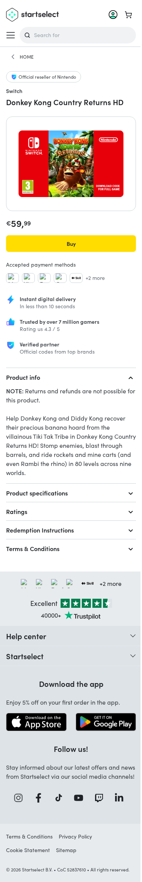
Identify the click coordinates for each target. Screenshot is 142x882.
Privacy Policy (75, 836)
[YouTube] (81, 798)
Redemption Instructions (40, 530)
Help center (26, 635)
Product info (23, 377)
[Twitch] (101, 798)
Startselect (25, 656)
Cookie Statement (28, 850)
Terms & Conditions (32, 548)
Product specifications (37, 493)
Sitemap (66, 850)
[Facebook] (41, 798)
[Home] (13, 56)
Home (27, 57)
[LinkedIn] (121, 798)
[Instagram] (21, 798)
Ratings (16, 511)
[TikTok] (61, 798)
